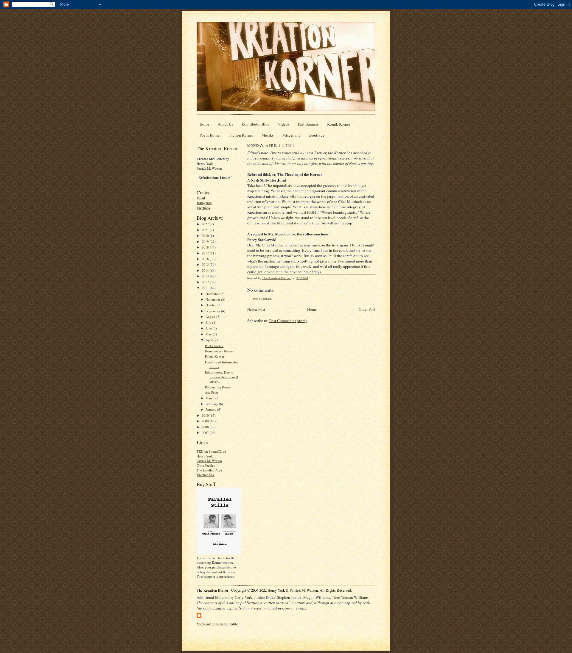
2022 (206, 224)
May (209, 334)
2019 (206, 241)
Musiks (267, 135)
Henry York (205, 456)
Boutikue (316, 135)
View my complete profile (217, 624)
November (213, 299)
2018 (206, 247)
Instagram (204, 203)
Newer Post (256, 309)
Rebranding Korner (218, 387)
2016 (206, 259)
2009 (206, 421)
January (211, 409)
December (213, 293)
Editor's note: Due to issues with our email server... (221, 377)
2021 (206, 230)
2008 (206, 427)
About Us (225, 124)
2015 (206, 264)
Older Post (367, 309)
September (213, 311)
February (212, 404)
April (210, 340)
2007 (206, 432)
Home (204, 124)
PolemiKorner (214, 356)
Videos (283, 124)
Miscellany (291, 135)
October (211, 305)
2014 (206, 270)
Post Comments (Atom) (288, 320)
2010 (206, 415)
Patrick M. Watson (209, 460)
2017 (206, 253)
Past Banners (308, 124)
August (211, 316)
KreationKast (205, 474)
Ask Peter (211, 392)
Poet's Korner (210, 135)
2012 (206, 282)
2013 (206, 276)
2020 (206, 235)
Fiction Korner (241, 135)
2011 (206, 287)
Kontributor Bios (255, 124)
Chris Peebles (206, 465)
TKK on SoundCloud (211, 451)
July (209, 322)
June (209, 328)
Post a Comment (262, 299)
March (210, 398)
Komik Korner (338, 124)
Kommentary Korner (219, 351)
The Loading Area (209, 470)
